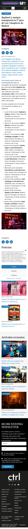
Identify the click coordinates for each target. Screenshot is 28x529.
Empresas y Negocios (7, 508)
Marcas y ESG (17, 500)
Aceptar (14, 266)
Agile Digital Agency (11, 526)
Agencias (4, 501)
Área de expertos (6, 504)
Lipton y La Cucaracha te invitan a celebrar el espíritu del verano (14, 413)
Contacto (4, 499)
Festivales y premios (7, 511)
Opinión (16, 505)
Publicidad (17, 519)
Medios (16, 503)
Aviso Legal (18, 278)
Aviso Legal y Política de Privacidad (7, 517)
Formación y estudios (19, 489)
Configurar (14, 275)
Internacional (17, 494)
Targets (16, 510)
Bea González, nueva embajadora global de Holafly (14, 387)
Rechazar (14, 271)
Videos (16, 512)
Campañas (4, 506)
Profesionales (17, 508)
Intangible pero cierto (19, 492)
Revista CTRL (5, 494)
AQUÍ (10, 257)
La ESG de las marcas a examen (20, 497)
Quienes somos (5, 489)
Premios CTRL (5, 492)
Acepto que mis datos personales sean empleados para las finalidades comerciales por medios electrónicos (14, 460)
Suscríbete (4, 496)
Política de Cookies (10, 278)
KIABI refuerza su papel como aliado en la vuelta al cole (13, 362)
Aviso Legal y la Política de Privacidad (13, 454)
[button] (25, 250)
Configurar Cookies (19, 516)
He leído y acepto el (13, 454)
